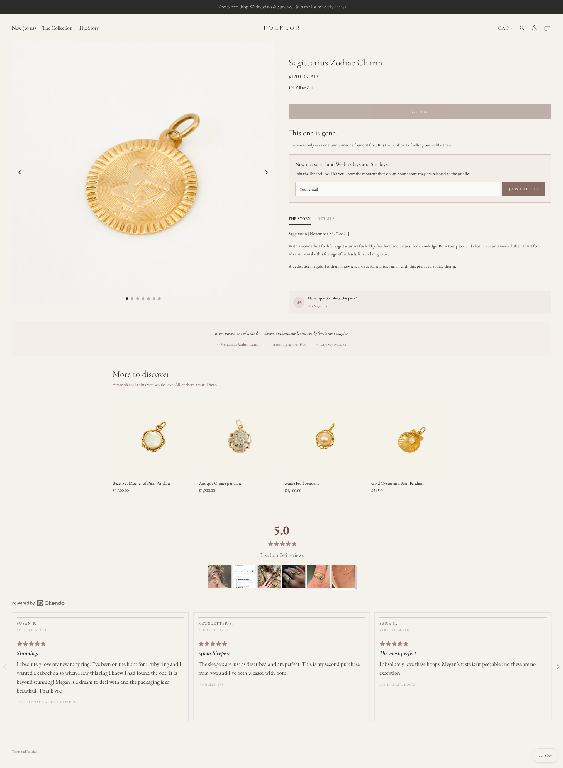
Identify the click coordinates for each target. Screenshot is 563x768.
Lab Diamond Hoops (397, 684)
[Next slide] (268, 173)
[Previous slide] (18, 173)
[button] (220, 576)
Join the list (524, 189)
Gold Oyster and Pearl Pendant (397, 483)
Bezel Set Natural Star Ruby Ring (47, 702)
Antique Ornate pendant (220, 483)
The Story (300, 218)
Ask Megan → (317, 306)
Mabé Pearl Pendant (302, 483)
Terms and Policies (24, 751)
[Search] (521, 27)
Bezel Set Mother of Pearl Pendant (141, 483)
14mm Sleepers (210, 684)
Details (326, 218)
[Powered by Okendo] (38, 603)
